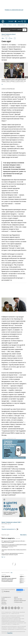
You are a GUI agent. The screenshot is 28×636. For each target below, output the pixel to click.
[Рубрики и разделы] (25, 21)
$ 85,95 (4, 25)
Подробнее (9, 633)
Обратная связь (18, 599)
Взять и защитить (11, 538)
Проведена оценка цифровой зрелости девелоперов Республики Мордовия (9, 580)
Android (16, 597)
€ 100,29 (9, 25)
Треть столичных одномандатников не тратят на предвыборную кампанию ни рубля (12, 554)
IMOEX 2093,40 (21, 25)
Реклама (4, 602)
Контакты (4, 600)
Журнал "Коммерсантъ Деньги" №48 (11, 522)
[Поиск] (22, 21)
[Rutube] (15, 608)
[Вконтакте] (6, 608)
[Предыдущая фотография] (1, 70)
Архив (3, 599)
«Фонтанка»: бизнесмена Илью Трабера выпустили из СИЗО (14, 550)
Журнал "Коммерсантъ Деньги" (9, 34)
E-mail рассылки (18, 602)
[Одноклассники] (12, 608)
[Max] (18, 608)
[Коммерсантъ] (3, 21)
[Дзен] (9, 608)
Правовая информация (20, 600)
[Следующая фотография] (26, 70)
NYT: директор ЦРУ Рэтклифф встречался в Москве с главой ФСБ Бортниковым (13, 541)
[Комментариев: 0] (6, 38)
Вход (19, 21)
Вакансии (4, 603)
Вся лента (23, 535)
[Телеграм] (3, 608)
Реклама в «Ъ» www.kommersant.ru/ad (14, 9)
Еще (2, 557)
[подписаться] (17, 529)
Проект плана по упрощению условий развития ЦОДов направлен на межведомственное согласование (14, 546)
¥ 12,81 (14, 25)
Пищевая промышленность (9, 529)
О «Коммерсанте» (6, 597)
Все (11, 572)
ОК (24, 30)
